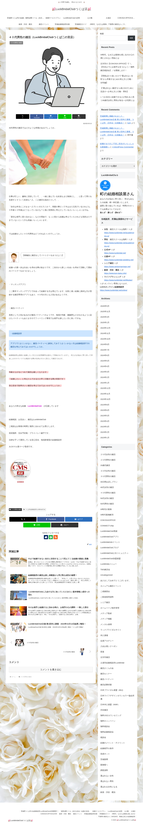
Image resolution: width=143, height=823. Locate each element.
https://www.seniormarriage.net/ (117, 267)
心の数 (126, 811)
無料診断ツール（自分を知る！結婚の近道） (75, 811)
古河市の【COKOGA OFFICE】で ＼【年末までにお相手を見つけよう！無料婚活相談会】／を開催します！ (117, 67)
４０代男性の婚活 (16, 509)
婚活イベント (77, 814)
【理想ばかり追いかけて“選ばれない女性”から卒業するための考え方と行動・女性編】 (116, 79)
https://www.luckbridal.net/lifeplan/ (118, 280)
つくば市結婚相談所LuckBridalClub (35, 509)
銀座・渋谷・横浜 (65, 814)
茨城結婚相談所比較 (90, 814)
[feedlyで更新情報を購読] (51, 537)
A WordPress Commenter (123, 147)
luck (129, 123)
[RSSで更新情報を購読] (55, 537)
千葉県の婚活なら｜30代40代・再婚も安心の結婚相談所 (116, 816)
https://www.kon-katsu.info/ (115, 273)
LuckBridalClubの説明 (115, 811)
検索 (102, 34)
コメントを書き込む (51, 669)
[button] (79, 116)
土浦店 (133, 811)
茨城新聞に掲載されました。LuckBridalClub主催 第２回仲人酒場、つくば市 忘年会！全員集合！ (117, 119)
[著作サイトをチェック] (46, 537)
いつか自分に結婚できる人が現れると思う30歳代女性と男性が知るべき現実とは (117, 98)
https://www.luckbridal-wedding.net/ (119, 260)
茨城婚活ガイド (105, 814)
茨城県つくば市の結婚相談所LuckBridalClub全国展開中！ (40, 811)
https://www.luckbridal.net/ (115, 253)
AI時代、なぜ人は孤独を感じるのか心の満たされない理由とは (117, 56)
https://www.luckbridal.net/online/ (113, 290)
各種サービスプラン (99, 811)
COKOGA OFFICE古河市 (49, 814)
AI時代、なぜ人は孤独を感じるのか (123, 814)
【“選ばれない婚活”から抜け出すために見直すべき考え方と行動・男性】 (117, 90)
